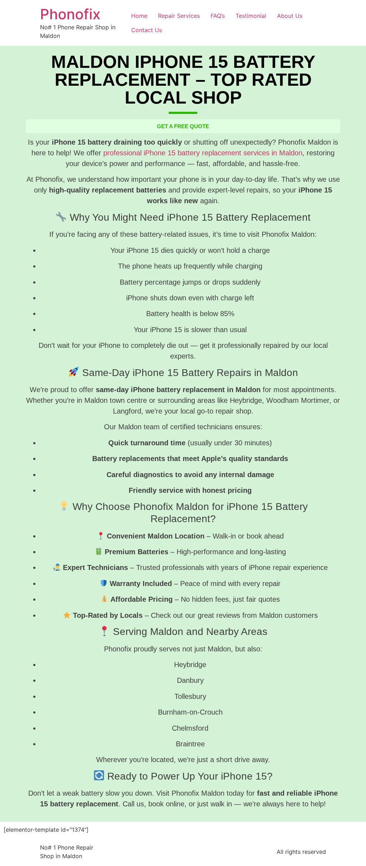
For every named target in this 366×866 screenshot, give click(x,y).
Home (139, 15)
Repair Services (179, 15)
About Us (289, 15)
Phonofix (70, 14)
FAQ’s (218, 15)
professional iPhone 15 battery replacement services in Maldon (202, 153)
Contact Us (146, 30)
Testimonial (251, 15)
